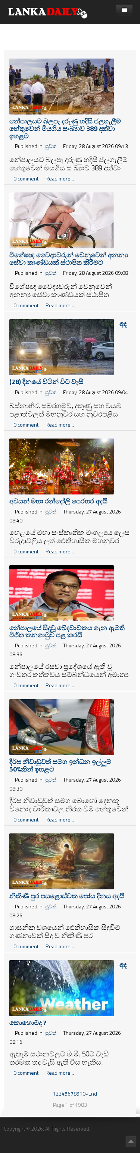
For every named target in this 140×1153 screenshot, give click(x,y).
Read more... (60, 178)
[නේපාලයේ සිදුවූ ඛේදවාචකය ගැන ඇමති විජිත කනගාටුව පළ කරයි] (61, 592)
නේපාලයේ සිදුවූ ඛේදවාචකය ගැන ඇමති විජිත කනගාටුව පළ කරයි (67, 631)
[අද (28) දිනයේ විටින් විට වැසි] (61, 346)
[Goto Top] (131, 1141)
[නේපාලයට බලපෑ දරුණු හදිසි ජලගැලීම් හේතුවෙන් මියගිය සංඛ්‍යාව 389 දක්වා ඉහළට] (61, 86)
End (92, 1093)
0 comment (26, 178)
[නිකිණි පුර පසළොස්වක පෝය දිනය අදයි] (61, 860)
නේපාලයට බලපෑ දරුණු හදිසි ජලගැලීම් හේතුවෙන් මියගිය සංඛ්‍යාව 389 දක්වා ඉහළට (65, 128)
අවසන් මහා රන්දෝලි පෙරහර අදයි (58, 501)
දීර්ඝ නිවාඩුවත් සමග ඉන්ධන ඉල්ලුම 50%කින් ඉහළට (60, 765)
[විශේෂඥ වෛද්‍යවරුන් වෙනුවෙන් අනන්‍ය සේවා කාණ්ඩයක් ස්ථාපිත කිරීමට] (61, 220)
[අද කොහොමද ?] (61, 987)
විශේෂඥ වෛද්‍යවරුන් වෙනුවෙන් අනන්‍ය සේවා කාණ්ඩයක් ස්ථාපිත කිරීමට (68, 258)
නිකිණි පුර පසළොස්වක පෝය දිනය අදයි (66, 896)
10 (82, 1093)
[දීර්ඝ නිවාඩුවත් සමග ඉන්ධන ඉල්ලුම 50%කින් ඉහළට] (61, 727)
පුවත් (50, 146)
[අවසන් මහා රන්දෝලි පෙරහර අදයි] (61, 465)
